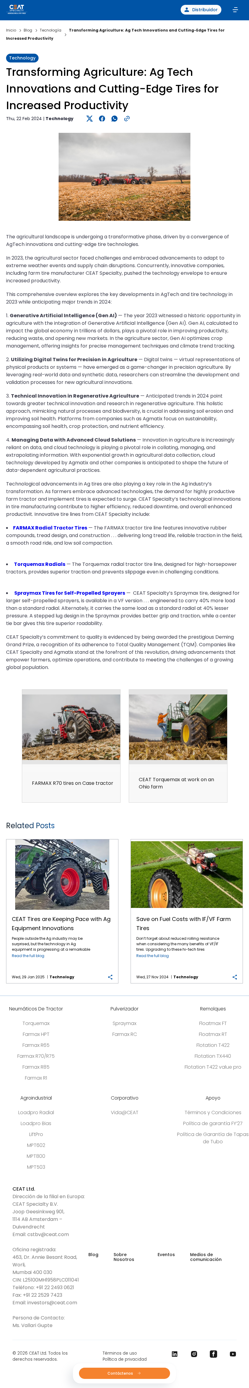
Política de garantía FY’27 (213, 1123)
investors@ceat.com (52, 1302)
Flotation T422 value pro (213, 1067)
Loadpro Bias (36, 1123)
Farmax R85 (35, 1067)
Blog (93, 1255)
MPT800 (36, 1156)
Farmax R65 (35, 1045)
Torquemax (35, 1023)
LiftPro (36, 1134)
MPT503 (36, 1167)
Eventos (166, 1255)
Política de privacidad (125, 1359)
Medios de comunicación (206, 1257)
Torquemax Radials (39, 564)
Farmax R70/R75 (36, 1056)
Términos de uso (120, 1353)
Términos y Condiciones (213, 1112)
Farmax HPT (36, 1034)
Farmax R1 (36, 1077)
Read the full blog (28, 955)
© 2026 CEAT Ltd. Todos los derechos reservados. (40, 1356)
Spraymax (124, 1023)
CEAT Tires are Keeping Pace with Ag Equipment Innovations (62, 839)
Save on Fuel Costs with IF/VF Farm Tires (187, 839)
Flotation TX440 (213, 1056)
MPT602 (36, 1145)
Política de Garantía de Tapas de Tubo (213, 1138)
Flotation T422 (213, 1045)
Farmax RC (124, 1034)
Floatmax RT (213, 1034)
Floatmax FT (213, 1023)
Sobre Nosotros (124, 1257)
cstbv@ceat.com (48, 1234)
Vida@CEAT (124, 1112)
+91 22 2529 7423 (42, 1295)
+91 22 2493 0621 (55, 1287)
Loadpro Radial (36, 1112)
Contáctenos (120, 1373)
